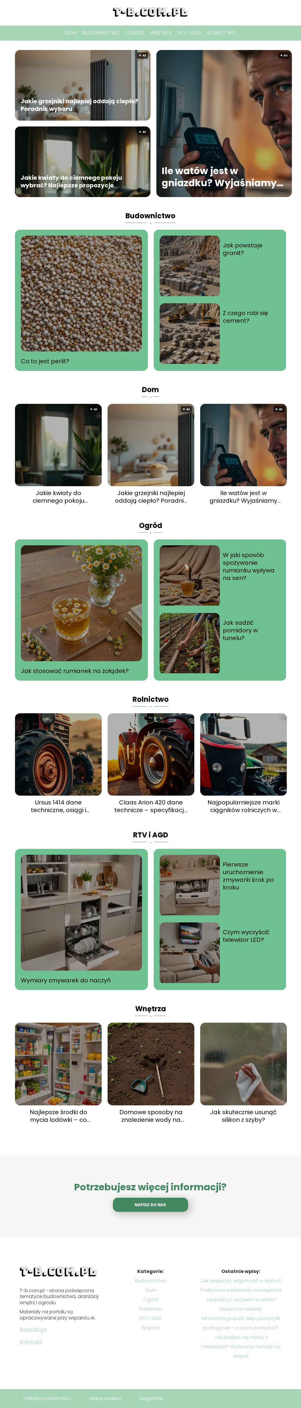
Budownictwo (101, 32)
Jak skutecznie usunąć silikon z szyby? (243, 1116)
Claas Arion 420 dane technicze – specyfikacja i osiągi (151, 806)
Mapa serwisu (105, 1398)
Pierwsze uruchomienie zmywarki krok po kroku (248, 876)
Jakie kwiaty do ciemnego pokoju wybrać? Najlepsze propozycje (71, 181)
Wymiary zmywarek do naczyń (66, 980)
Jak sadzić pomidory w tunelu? (240, 630)
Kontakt (31, 1342)
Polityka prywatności (47, 1398)
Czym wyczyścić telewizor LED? (246, 936)
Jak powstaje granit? (242, 249)
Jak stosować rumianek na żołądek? (75, 671)
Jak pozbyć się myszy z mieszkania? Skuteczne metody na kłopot (240, 1346)
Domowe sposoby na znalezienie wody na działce (151, 1116)
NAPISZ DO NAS (150, 1205)
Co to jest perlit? (45, 361)
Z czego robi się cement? (245, 316)
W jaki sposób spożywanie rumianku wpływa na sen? (249, 566)
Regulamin (152, 1398)
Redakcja (33, 1330)
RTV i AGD (190, 32)
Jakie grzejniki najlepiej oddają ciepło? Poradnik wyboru (79, 105)
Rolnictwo (222, 32)
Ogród (135, 32)
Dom (71, 32)
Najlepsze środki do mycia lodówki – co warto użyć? (58, 1116)
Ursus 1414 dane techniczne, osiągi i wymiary (58, 806)
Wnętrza (161, 32)
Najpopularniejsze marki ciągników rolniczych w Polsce (244, 806)
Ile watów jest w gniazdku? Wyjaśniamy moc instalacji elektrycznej (219, 176)
